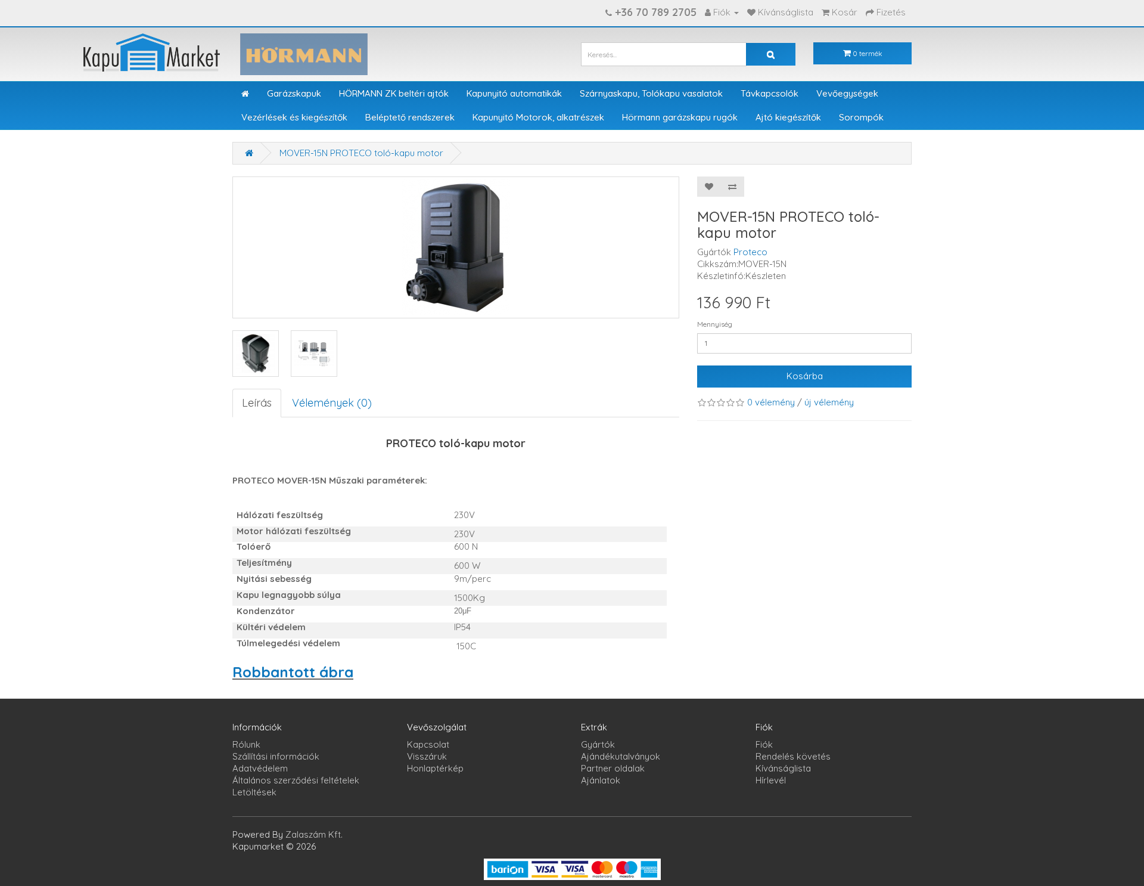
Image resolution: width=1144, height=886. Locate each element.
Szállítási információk (275, 756)
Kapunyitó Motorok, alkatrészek (538, 117)
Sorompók (861, 117)
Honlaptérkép (435, 768)
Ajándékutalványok (620, 756)
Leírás (257, 403)
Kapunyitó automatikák (514, 93)
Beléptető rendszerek (410, 117)
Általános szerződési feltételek (295, 780)
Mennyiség (714, 324)
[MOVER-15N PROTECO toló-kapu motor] (255, 353)
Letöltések (254, 792)
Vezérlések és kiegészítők (294, 117)
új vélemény (829, 402)
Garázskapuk (294, 93)
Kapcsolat (428, 744)
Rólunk (246, 744)
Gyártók (598, 744)
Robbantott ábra (292, 672)
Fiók (764, 744)
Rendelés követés (793, 756)
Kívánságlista (783, 768)
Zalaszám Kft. (314, 834)
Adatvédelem (260, 768)
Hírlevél (771, 780)
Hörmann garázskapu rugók (680, 117)
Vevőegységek (847, 93)
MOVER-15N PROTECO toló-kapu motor (361, 153)
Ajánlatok (600, 780)
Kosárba (804, 376)
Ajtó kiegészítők (788, 117)
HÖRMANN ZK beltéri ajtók (394, 93)
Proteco (750, 252)
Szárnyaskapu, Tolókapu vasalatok (651, 93)
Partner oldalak (613, 768)
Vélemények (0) (332, 403)
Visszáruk (427, 756)
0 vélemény (771, 402)
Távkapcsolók (769, 93)
